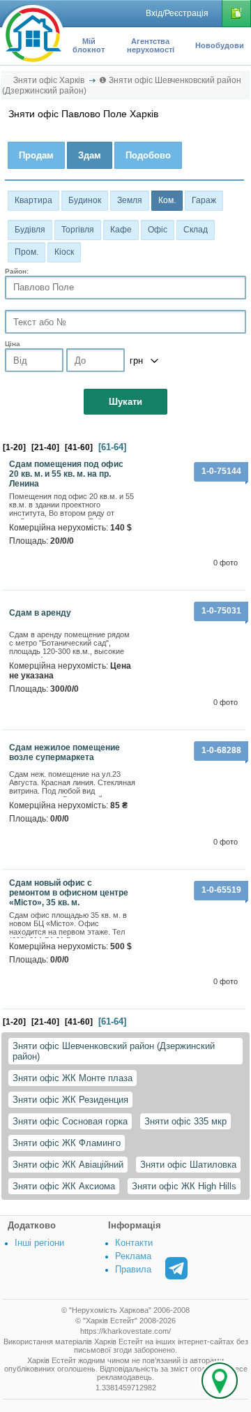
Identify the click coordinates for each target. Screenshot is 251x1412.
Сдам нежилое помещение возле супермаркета (64, 752)
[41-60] (79, 447)
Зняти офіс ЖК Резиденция (70, 1099)
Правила (133, 1269)
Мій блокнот (89, 45)
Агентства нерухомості (150, 45)
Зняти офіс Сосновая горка (70, 1121)
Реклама (133, 1256)
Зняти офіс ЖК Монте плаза (72, 1078)
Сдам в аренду (40, 613)
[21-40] (45, 447)
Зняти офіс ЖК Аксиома (64, 1186)
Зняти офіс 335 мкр (185, 1121)
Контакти (134, 1243)
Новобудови (219, 45)
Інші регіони (39, 1243)
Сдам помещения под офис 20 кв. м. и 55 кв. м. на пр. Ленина (66, 474)
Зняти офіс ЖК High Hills (184, 1186)
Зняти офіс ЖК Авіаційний (68, 1164)
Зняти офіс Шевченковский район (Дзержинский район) (114, 1051)
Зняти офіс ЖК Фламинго (67, 1143)
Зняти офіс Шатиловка (188, 1164)
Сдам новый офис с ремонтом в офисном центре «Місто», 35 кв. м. (68, 892)
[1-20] (14, 447)
